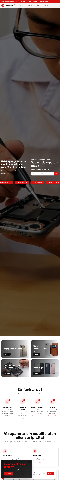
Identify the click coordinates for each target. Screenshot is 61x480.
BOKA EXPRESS (15, 5)
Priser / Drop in (22, 182)
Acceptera (50, 473)
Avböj (44, 473)
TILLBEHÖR (7, 5)
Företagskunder (44, 1)
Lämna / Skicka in (32, 1)
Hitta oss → (22, 418)
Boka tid (8, 474)
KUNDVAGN (45, 5)
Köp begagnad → (52, 416)
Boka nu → (7, 417)
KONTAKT (30, 5)
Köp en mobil (38, 182)
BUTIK (23, 5)
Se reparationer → (37, 416)
